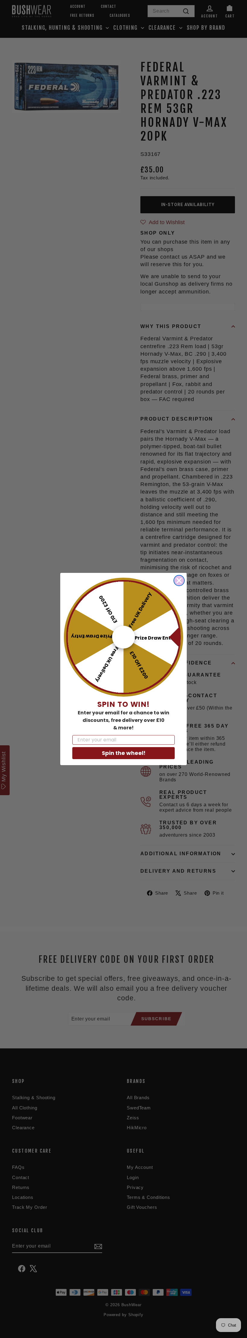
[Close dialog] (179, 580)
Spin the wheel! (123, 753)
